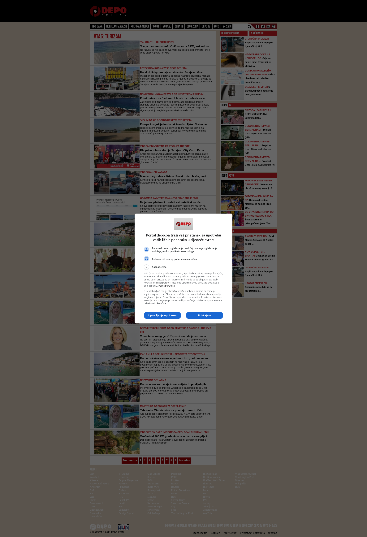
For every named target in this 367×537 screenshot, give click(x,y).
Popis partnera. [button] (166, 285)
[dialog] (183, 268)
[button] (183, 267)
